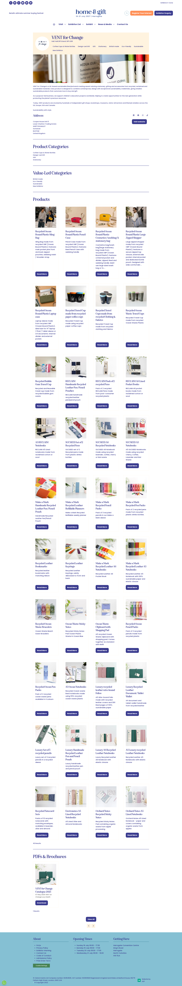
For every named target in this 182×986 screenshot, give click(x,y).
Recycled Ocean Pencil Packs (134, 625)
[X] (11, 3)
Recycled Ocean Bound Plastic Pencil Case (76, 234)
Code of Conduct (43, 955)
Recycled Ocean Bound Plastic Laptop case (45, 313)
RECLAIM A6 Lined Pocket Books (135, 383)
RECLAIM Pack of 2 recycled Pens (105, 383)
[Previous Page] (89, 926)
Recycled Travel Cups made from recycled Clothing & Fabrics (106, 315)
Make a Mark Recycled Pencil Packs (103, 505)
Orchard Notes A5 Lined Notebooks (135, 812)
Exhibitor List (74, 24)
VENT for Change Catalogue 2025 (44, 890)
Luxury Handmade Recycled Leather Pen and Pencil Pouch (75, 754)
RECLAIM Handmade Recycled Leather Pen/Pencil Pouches (76, 386)
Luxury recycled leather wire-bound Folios (105, 690)
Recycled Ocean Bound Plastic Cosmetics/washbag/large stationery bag (109, 236)
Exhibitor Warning (43, 950)
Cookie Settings (41, 966)
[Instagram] (18, 3)
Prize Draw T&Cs (43, 961)
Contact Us (122, 24)
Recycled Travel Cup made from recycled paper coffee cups (76, 313)
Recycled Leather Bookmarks (44, 565)
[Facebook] (14, 3)
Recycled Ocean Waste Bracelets (43, 625)
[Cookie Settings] (4, 982)
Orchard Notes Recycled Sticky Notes (103, 814)
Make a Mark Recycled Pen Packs (135, 504)
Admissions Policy (44, 958)
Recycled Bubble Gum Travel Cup (43, 383)
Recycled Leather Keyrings (74, 565)
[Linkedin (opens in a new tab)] (133, 115)
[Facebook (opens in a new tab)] (138, 115)
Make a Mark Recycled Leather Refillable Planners (75, 505)
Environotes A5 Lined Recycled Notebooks (73, 814)
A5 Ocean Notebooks (76, 686)
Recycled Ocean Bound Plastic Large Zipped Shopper (136, 234)
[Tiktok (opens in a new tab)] (147, 115)
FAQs (38, 945)
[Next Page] (93, 926)
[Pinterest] (26, 3)
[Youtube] (22, 3)
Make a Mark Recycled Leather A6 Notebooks (106, 566)
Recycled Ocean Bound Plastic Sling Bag (45, 234)
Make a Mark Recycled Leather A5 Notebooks (136, 566)
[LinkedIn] (30, 3)
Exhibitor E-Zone (167, 3)
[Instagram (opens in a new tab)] (142, 115)
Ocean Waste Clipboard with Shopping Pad (103, 627)
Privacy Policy (42, 948)
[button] (127, 13)
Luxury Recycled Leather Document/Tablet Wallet (135, 691)
